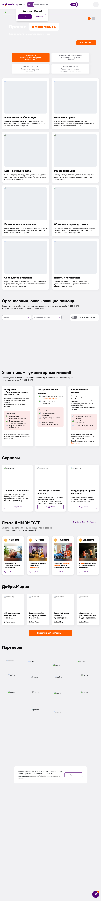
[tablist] (50, 63)
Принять (73, 775)
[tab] (31, 57)
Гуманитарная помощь (86, 317)
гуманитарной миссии (49, 398)
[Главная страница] (8, 4)
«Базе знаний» (75, 443)
